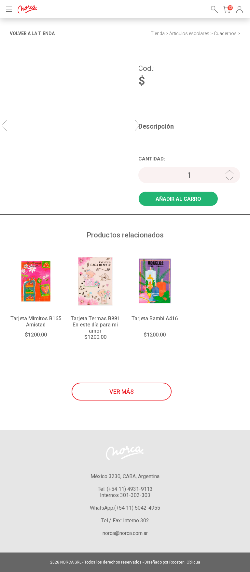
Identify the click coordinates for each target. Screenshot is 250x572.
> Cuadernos (223, 33)
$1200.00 (36, 335)
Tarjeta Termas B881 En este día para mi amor (95, 324)
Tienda (158, 33)
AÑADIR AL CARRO (178, 199)
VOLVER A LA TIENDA (32, 33)
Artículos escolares (189, 33)
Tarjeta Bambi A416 (155, 318)
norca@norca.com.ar (125, 533)
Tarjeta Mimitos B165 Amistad (35, 321)
